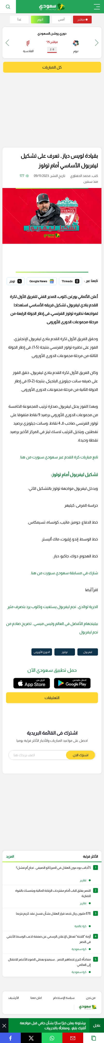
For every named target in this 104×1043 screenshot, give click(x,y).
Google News (46, 280)
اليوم (40, 19)
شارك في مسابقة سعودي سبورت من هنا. (64, 573)
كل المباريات (52, 67)
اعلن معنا (36, 998)
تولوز (65, 652)
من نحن (91, 998)
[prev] (97, 42)
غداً (19, 19)
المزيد (10, 856)
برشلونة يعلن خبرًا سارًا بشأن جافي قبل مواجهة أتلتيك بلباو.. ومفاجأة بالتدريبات (53, 1025)
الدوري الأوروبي (42, 652)
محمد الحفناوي (80, 176)
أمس (61, 19)
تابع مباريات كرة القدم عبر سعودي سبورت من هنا (59, 457)
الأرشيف (13, 998)
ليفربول (87, 652)
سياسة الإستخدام (63, 998)
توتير (21, 280)
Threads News (71, 280)
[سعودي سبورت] (52, 6)
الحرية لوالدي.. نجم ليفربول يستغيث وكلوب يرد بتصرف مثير (52, 607)
